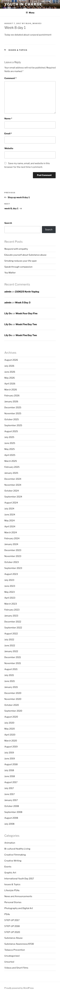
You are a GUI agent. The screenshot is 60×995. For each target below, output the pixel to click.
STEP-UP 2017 (12, 920)
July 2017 (9, 788)
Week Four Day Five (26, 313)
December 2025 (12, 407)
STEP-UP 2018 (12, 926)
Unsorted (9, 962)
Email (8, 133)
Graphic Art (10, 872)
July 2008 (9, 824)
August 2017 (10, 782)
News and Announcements (18, 896)
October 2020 (11, 705)
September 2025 (13, 425)
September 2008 (13, 812)
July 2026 (9, 366)
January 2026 (11, 401)
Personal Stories (12, 902)
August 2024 (11, 502)
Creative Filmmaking (15, 854)
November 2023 (12, 556)
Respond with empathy (16, 249)
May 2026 (9, 378)
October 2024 (11, 490)
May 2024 (9, 520)
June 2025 (9, 443)
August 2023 (11, 574)
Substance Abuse (13, 938)
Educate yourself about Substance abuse (25, 255)
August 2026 (11, 360)
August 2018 (11, 764)
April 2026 (9, 383)
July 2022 (9, 639)
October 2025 (11, 419)
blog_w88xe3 (34, 23)
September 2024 (13, 496)
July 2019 (9, 752)
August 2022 (11, 633)
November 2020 (12, 699)
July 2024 (9, 508)
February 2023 (12, 609)
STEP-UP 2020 (12, 932)
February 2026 (12, 395)
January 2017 (11, 800)
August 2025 (11, 431)
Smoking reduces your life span (20, 261)
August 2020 (11, 717)
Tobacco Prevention (14, 950)
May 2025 (9, 449)
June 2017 (9, 794)
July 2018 (9, 770)
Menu (31, 12)
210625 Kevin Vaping (27, 291)
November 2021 (12, 663)
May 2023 (9, 592)
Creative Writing (12, 860)
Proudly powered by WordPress (19, 988)
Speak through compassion (18, 267)
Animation (9, 843)
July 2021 (9, 675)
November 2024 (12, 485)
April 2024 (9, 526)
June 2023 (9, 586)
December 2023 (12, 550)
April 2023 (9, 598)
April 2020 (9, 734)
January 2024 (11, 544)
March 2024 (10, 532)
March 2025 (10, 461)
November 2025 (12, 413)
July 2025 (9, 437)
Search (8, 223)
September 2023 (13, 568)
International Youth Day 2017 (19, 878)
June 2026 (9, 372)
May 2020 (9, 728)
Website (8, 148)
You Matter (10, 272)
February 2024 (12, 538)
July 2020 (9, 722)
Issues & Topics (18, 50)
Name (8, 118)
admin (7, 291)
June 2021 (9, 681)
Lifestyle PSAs (12, 890)
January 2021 (11, 687)
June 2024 (9, 514)
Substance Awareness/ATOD (19, 944)
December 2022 (12, 621)
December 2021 (12, 657)
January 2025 (11, 473)
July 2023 (9, 580)
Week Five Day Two (26, 324)
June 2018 (9, 776)
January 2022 (11, 651)
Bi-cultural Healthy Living (17, 848)
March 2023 (10, 603)
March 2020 (10, 740)
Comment (10, 78)
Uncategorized (12, 956)
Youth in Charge (23, 4)
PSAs (7, 914)
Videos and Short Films (16, 967)
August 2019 (11, 746)
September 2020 (13, 711)
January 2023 (11, 615)
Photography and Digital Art (18, 908)
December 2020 (12, 693)
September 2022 (13, 627)
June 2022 (9, 645)
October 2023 (11, 562)
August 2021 (10, 669)
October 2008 (11, 806)
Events (7, 866)
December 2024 (12, 479)
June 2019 (9, 758)
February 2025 (12, 467)
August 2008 (11, 818)
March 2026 (10, 389)
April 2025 (9, 455)
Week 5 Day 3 (22, 302)
